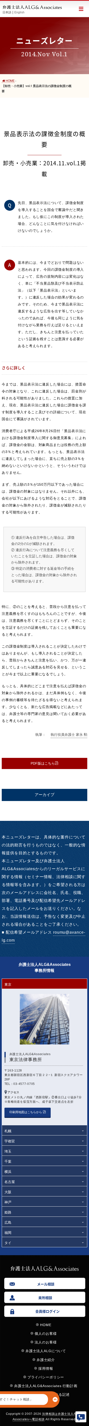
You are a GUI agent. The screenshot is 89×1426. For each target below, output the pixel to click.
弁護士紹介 (46, 1360)
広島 (7, 1222)
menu (81, 8)
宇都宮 (9, 1141)
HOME (45, 1325)
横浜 (7, 1172)
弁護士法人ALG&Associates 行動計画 (45, 1386)
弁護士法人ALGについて (45, 1351)
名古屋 (9, 1182)
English (19, 12)
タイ (7, 1243)
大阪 (7, 1192)
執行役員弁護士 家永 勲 (69, 735)
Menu (80, 1416)
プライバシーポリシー (45, 1377)
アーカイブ (44, 795)
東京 (7, 984)
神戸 (7, 1202)
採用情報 (45, 1368)
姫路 (7, 1212)
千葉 (7, 1161)
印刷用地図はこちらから (26, 1112)
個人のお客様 (46, 1334)
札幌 (7, 1131)
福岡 (7, 1233)
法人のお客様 (46, 1342)
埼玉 (7, 1151)
